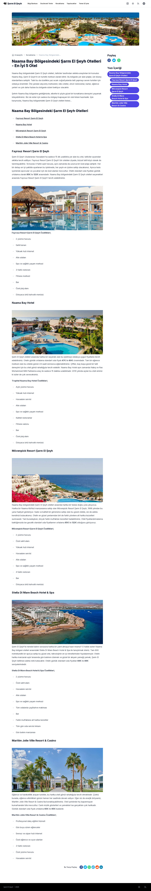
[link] (13, 55)
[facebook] (81, 867)
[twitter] (85, 867)
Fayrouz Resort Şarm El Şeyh (29, 118)
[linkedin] (101, 867)
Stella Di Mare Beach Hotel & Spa (31, 137)
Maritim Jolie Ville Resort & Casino (32, 143)
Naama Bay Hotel (24, 124)
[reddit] (97, 867)
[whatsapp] (89, 867)
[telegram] (93, 867)
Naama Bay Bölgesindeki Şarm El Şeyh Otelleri (120, 74)
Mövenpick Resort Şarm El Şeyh (31, 131)
